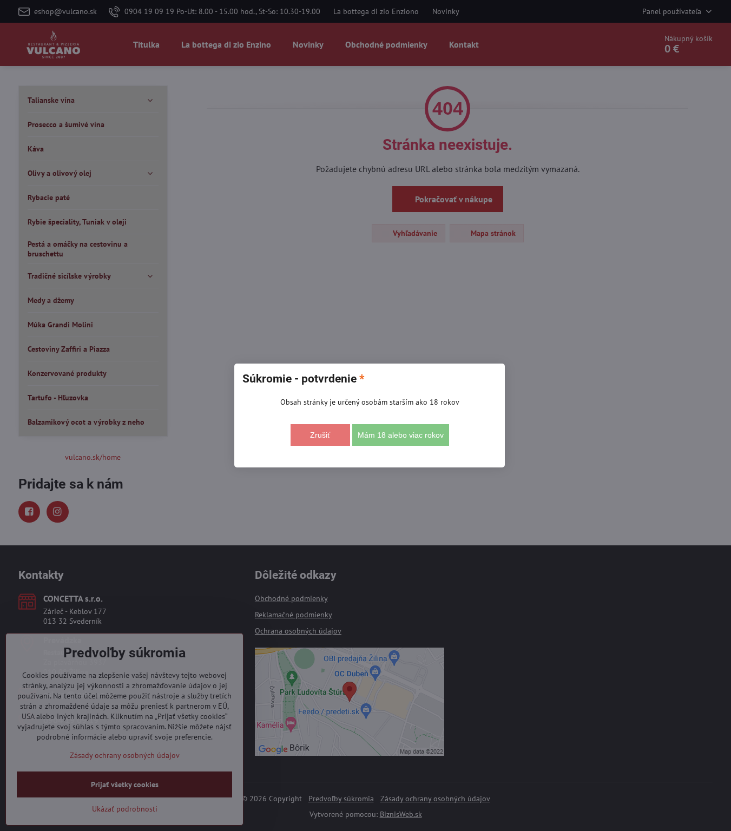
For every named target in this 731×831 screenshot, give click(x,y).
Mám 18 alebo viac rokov (401, 435)
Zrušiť (320, 435)
